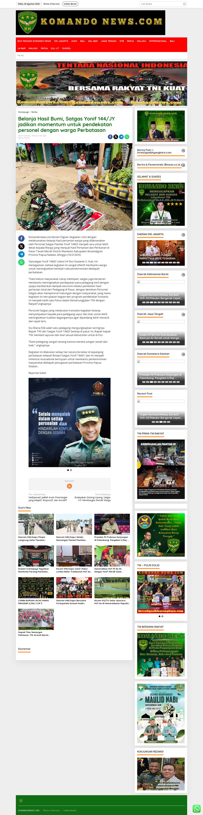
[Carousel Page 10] (178, 262)
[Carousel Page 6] (162, 262)
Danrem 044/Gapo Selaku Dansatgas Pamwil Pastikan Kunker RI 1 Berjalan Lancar (70, 540)
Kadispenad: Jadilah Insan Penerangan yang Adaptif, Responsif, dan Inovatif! (48, 499)
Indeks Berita (69, 810)
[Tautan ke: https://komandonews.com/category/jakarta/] (183, 235)
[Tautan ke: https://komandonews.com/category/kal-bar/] (183, 275)
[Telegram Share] (121, 136)
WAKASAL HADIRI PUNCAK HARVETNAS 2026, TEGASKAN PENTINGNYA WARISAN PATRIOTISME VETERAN (157, 257)
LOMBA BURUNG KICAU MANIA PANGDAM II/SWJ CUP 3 (33, 603)
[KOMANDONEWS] (90, 22)
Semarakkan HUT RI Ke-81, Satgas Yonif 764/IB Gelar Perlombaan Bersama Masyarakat (108, 572)
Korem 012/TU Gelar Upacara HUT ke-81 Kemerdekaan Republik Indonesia (112, 603)
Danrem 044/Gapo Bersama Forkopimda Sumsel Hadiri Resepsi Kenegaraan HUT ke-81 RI (74, 603)
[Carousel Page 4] (155, 262)
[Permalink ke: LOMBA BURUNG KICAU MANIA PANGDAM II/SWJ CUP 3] (36, 589)
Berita (20, 138)
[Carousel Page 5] (159, 262)
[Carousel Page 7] (166, 262)
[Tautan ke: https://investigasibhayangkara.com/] (183, 151)
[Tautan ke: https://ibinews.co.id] (183, 165)
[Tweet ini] (115, 136)
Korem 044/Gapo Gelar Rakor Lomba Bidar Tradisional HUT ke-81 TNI (73, 572)
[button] (184, 4)
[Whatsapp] (126, 136)
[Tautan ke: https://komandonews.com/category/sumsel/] (183, 354)
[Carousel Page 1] (143, 262)
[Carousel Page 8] (170, 262)
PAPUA (26, 138)
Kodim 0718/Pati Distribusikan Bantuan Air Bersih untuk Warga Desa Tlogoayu (159, 336)
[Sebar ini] (110, 136)
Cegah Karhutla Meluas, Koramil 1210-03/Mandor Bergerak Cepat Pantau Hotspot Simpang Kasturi (160, 296)
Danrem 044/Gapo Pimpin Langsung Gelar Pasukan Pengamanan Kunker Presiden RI (35, 540)
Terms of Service (51, 810)
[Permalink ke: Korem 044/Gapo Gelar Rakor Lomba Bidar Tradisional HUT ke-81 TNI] (74, 557)
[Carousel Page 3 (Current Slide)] (151, 262)
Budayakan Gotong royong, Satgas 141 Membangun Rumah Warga (93, 499)
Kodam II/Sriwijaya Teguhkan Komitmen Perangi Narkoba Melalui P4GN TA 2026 (33, 572)
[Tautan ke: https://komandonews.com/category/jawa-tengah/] (183, 314)
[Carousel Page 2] (147, 262)
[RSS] (69, 487)
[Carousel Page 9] (174, 262)
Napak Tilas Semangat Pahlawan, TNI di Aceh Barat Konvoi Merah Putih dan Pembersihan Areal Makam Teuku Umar (35, 635)
